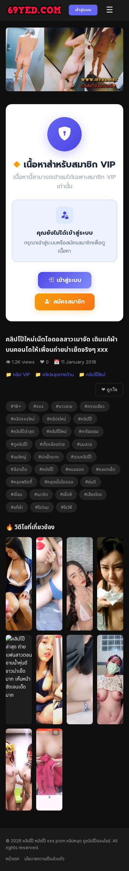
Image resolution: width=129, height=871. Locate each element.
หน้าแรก (12, 858)
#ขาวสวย (64, 406)
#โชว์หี (66, 507)
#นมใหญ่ (18, 456)
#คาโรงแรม (89, 431)
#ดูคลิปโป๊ (19, 444)
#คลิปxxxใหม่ (23, 419)
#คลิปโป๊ (85, 419)
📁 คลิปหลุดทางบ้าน (54, 374)
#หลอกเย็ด (105, 469)
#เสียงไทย (93, 494)
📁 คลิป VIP (18, 374)
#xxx (38, 406)
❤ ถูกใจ (109, 389)
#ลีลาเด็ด (19, 469)
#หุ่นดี (90, 482)
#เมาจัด (41, 494)
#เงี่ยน (16, 494)
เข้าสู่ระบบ (83, 9)
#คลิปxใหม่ (56, 419)
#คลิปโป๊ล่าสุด (22, 431)
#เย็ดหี (66, 494)
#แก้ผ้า (17, 507)
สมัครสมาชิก (69, 301)
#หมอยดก (75, 469)
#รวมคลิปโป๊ (81, 456)
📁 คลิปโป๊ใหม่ (92, 374)
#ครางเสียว (95, 406)
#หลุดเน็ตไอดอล (58, 482)
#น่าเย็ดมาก (48, 456)
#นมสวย (84, 444)
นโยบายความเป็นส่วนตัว (44, 858)
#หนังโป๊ (46, 469)
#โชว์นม (42, 507)
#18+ (16, 406)
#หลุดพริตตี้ (21, 482)
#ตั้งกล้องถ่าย (52, 444)
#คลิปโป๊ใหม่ (57, 431)
